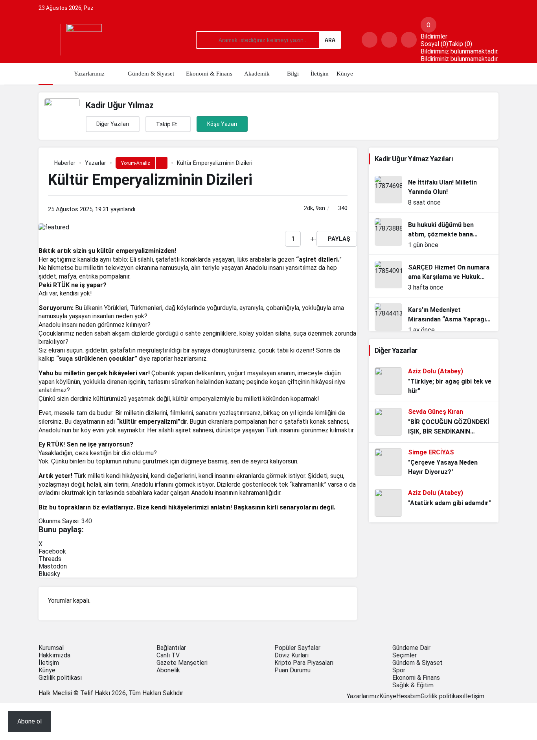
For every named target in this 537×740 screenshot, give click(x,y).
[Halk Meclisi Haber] (84, 41)
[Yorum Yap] (307, 239)
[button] (389, 40)
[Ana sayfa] (45, 74)
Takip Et (166, 124)
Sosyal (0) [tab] (434, 44)
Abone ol (29, 721)
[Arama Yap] (369, 40)
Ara (330, 40)
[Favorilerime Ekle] (303, 238)
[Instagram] (496, 696)
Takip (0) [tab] (460, 44)
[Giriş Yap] (409, 40)
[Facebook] (486, 696)
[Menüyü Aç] (46, 40)
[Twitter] (491, 696)
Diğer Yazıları (112, 124)
